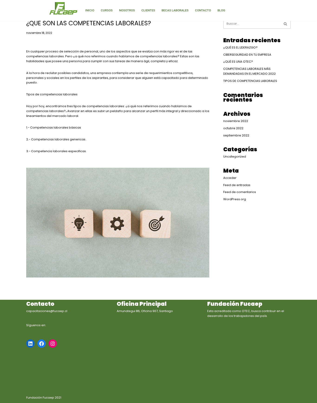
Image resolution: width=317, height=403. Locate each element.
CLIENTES (148, 10)
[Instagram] (53, 343)
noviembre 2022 (235, 121)
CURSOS (107, 10)
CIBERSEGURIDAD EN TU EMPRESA (247, 54)
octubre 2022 (233, 128)
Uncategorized (234, 156)
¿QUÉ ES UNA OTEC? (238, 61)
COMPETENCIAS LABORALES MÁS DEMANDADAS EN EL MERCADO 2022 (249, 71)
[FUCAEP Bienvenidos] (63, 8)
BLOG (221, 10)
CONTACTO (203, 10)
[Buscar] (285, 24)
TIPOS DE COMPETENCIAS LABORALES (250, 81)
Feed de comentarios (239, 192)
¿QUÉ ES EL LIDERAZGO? (240, 47)
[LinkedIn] (30, 343)
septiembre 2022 (236, 135)
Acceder (229, 178)
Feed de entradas (236, 185)
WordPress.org (234, 199)
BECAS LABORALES (175, 10)
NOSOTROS (127, 10)
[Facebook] (41, 343)
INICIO (89, 10)
